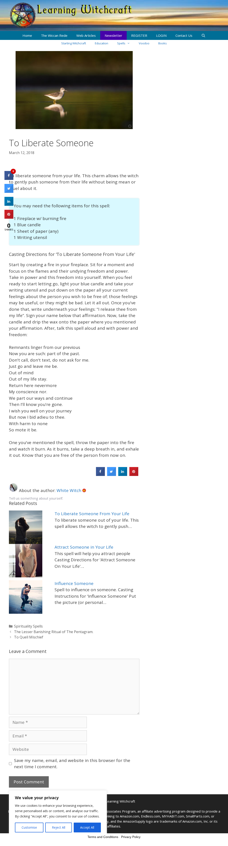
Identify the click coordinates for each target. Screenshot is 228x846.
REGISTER (139, 35)
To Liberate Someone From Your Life (92, 514)
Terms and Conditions (103, 837)
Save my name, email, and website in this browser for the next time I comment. (72, 763)
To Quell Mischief (28, 637)
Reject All (58, 827)
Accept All (87, 827)
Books (162, 43)
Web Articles (86, 35)
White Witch (69, 490)
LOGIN (161, 35)
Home (27, 35)
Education (101, 43)
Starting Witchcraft (73, 43)
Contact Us (183, 35)
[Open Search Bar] (203, 35)
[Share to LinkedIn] (122, 474)
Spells (121, 43)
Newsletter (113, 35)
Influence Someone (74, 583)
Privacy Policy (130, 837)
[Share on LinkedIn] (8, 204)
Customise (29, 827)
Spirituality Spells (28, 626)
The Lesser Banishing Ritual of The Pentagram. (53, 631)
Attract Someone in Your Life (84, 547)
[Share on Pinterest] (133, 474)
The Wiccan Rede (54, 35)
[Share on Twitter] (111, 474)
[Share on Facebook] (100, 474)
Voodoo (144, 43)
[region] (58, 813)
